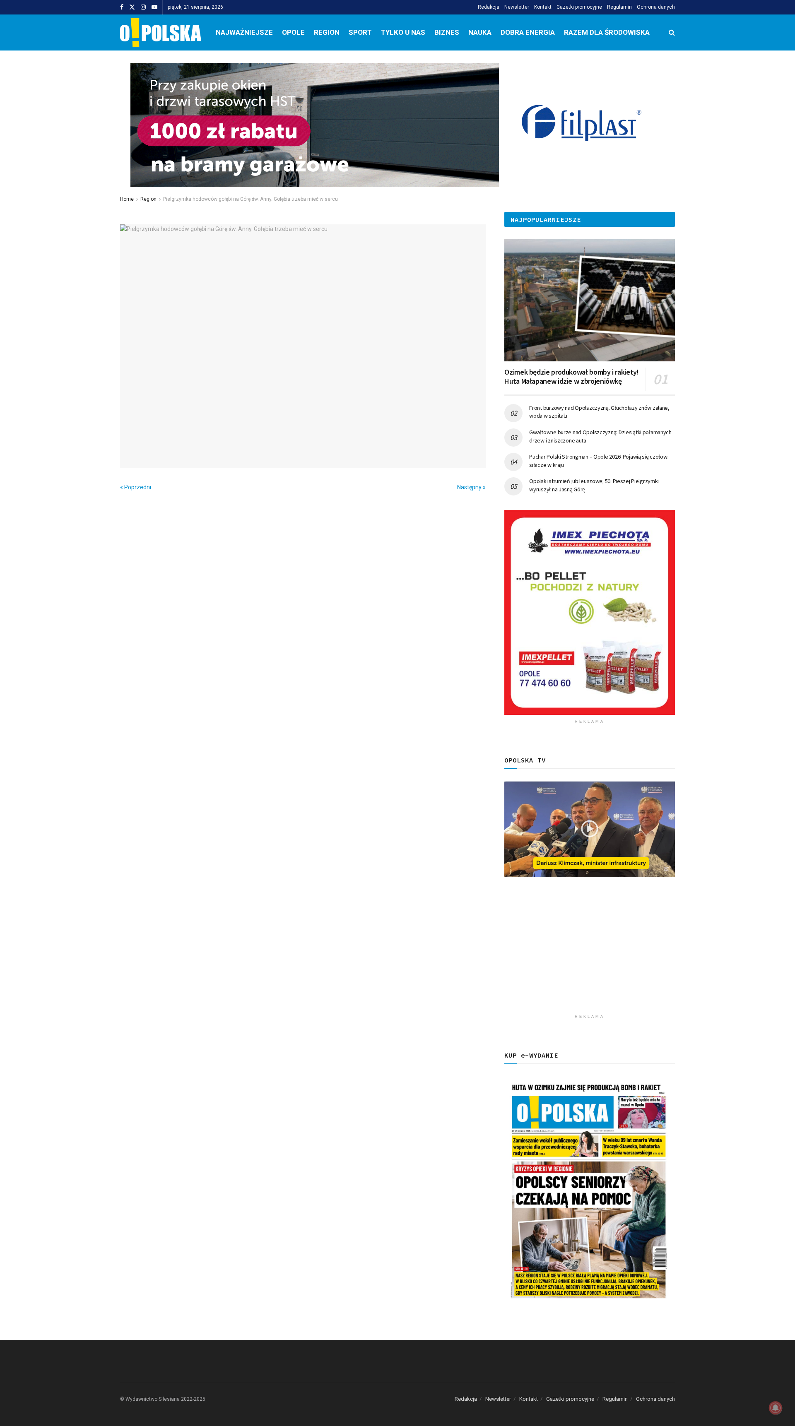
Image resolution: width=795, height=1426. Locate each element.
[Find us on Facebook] (121, 7)
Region (327, 32)
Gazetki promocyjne (579, 7)
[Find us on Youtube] (154, 7)
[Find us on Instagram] (143, 7)
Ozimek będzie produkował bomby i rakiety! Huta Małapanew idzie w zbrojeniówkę (571, 376)
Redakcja (488, 7)
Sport (360, 32)
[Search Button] (672, 32)
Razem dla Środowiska (607, 32)
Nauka (479, 32)
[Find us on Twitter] (132, 7)
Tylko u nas (403, 32)
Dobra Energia (528, 32)
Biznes (446, 32)
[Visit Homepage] (160, 32)
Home (127, 199)
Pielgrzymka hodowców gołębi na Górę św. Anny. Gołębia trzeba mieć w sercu (250, 199)
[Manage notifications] (775, 1407)
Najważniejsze (244, 32)
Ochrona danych (656, 7)
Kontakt (543, 7)
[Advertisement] (589, 952)
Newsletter (516, 7)
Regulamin (619, 7)
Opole (293, 32)
